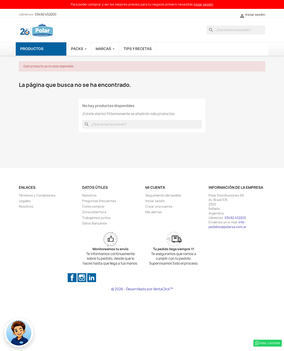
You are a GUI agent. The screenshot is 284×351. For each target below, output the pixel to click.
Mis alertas (153, 212)
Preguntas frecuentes (99, 201)
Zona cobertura (94, 212)
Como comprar (93, 206)
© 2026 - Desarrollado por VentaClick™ (142, 289)
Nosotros (26, 206)
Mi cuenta (155, 187)
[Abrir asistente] (18, 332)
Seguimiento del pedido (163, 195)
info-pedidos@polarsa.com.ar (228, 224)
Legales (25, 201)
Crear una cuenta (158, 206)
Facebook (72, 277)
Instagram (81, 277)
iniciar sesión (203, 4)
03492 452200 (45, 14)
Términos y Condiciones (37, 195)
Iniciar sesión (155, 201)
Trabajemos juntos (96, 218)
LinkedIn (91, 277)
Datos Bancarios (94, 223)
